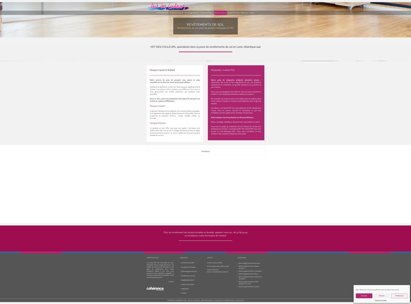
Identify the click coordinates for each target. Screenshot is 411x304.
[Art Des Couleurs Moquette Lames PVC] (244, 184)
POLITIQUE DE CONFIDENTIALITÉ (224, 300)
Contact (183, 293)
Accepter (364, 296)
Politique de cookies (381, 300)
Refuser (382, 296)
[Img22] (205, 173)
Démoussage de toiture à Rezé (248, 274)
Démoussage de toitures (189, 271)
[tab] (205, 151)
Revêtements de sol (187, 280)
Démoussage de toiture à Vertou (249, 287)
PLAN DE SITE (240, 300)
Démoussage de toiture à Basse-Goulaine (249, 267)
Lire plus (171, 281)
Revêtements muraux (188, 276)
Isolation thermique (187, 284)
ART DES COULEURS (187, 263)
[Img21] (166, 173)
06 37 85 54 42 (214, 270)
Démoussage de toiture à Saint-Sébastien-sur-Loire (249, 283)
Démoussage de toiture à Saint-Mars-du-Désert (250, 278)
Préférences (399, 296)
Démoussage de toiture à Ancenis (249, 263)
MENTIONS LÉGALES (207, 300)
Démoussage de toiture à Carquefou (250, 271)
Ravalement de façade (188, 267)
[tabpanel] (205, 187)
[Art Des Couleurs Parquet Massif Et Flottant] (244, 167)
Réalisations (185, 289)
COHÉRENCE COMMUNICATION (176, 300)
